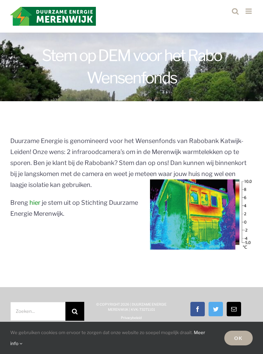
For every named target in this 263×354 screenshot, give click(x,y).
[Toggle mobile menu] (249, 11)
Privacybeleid (131, 318)
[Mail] (234, 309)
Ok (238, 338)
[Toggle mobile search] (235, 11)
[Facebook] (197, 309)
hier (34, 202)
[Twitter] (216, 309)
